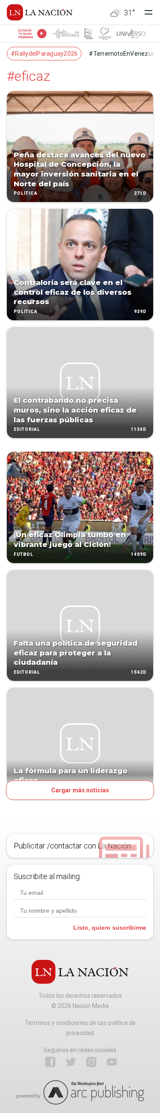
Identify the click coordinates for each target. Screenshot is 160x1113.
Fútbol (23, 554)
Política (26, 193)
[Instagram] (91, 1062)
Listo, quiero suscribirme (109, 927)
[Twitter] (71, 1062)
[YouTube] (112, 1062)
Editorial (27, 429)
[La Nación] (40, 12)
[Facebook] (50, 1062)
